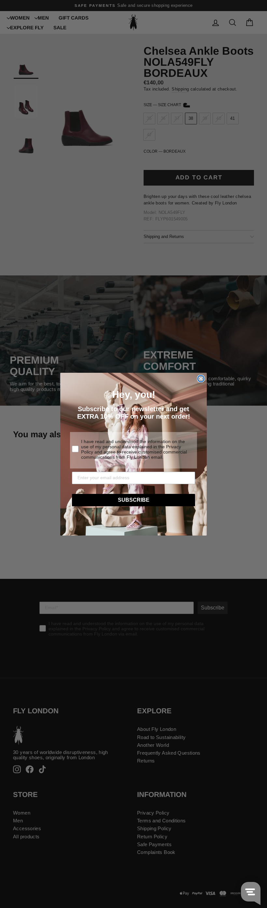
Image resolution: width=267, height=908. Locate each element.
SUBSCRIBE (133, 500)
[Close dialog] (201, 378)
